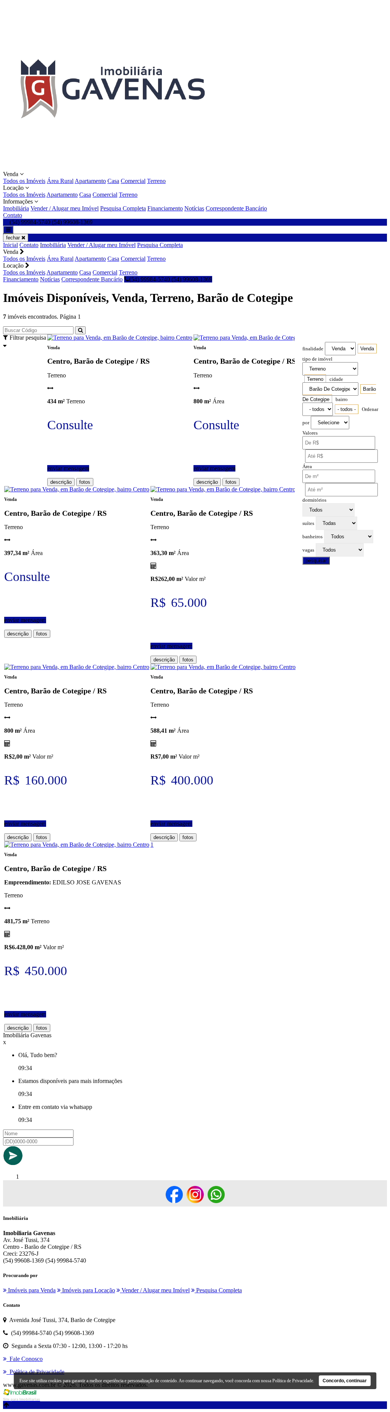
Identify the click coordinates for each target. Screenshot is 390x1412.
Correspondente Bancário (236, 208)
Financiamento (165, 208)
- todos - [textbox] (346, 409)
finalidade (312, 348)
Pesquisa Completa (123, 208)
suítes (308, 523)
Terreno (156, 181)
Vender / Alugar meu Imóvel (64, 208)
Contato (12, 215)
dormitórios (314, 500)
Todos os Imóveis (24, 181)
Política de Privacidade (292, 1380)
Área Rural (60, 181)
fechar (13, 238)
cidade (336, 379)
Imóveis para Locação (88, 1290)
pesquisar (316, 560)
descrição (61, 482)
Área (307, 466)
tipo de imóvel (317, 359)
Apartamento (90, 181)
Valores (310, 433)
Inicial (10, 245)
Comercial (133, 181)
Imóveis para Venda (31, 1290)
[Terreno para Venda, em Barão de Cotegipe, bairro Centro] (119, 337)
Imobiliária (16, 208)
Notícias (194, 208)
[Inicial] (112, 167)
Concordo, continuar (345, 1380)
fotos (84, 482)
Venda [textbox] (367, 348)
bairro (342, 399)
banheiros (312, 536)
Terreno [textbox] (315, 379)
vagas (308, 550)
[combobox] (367, 348)
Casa (113, 181)
